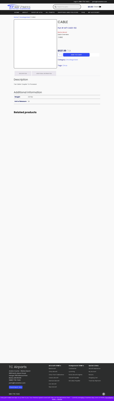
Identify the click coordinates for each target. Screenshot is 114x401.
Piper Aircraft (53, 387)
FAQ (83, 12)
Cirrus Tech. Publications (56, 375)
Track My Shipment (95, 381)
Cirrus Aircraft (53, 371)
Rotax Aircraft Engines (75, 375)
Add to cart (76, 55)
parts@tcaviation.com (99, 1)
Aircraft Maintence (94, 368)
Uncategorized (24, 17)
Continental (72, 368)
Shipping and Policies (68, 12)
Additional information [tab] (44, 73)
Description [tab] (23, 73)
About (25, 12)
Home (16, 12)
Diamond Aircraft (54, 381)
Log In (76, 2)
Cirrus (65, 65)
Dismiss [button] (59, 399)
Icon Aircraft (52, 384)
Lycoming (72, 371)
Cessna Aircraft (53, 378)
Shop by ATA (37, 12)
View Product (30, 167)
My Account (94, 12)
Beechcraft (52, 368)
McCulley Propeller (74, 381)
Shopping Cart (93, 378)
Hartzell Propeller (74, 378)
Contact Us (16, 387)
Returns (91, 375)
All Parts (50, 12)
